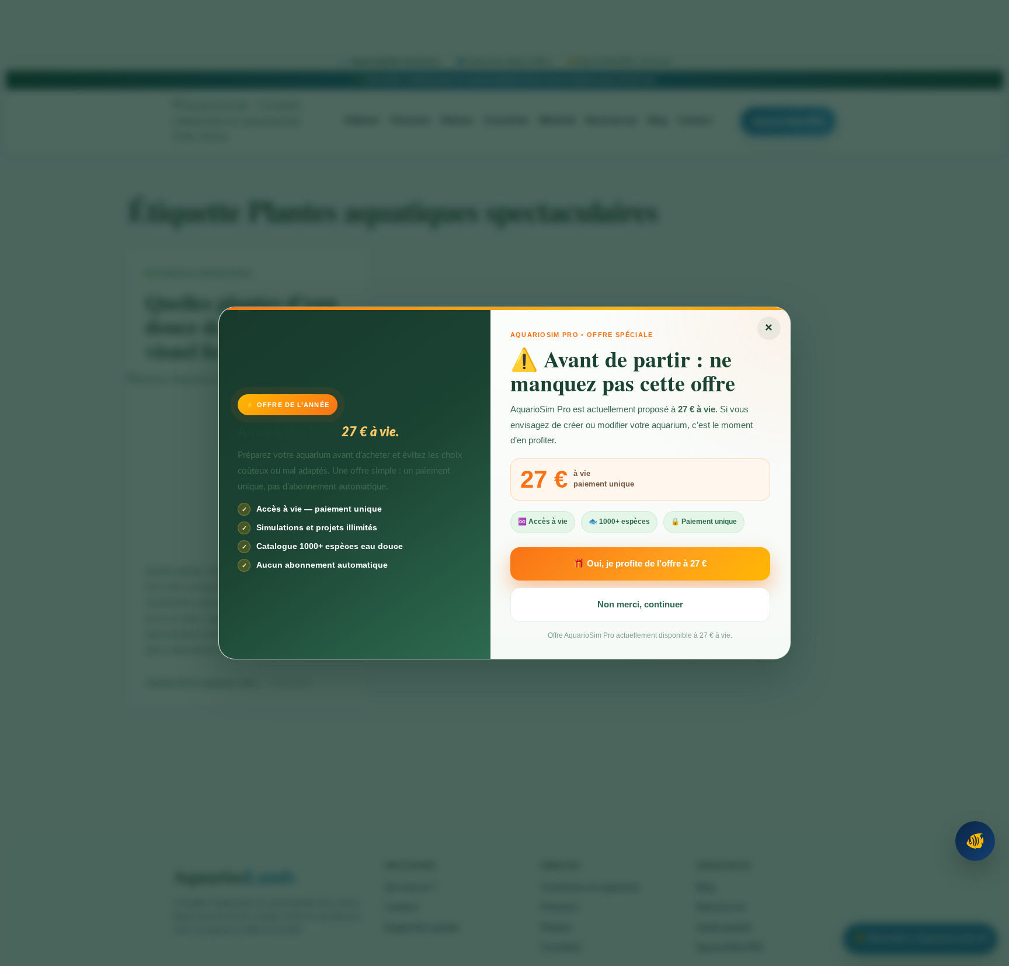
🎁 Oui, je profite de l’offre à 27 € (640, 563)
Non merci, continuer (640, 604)
